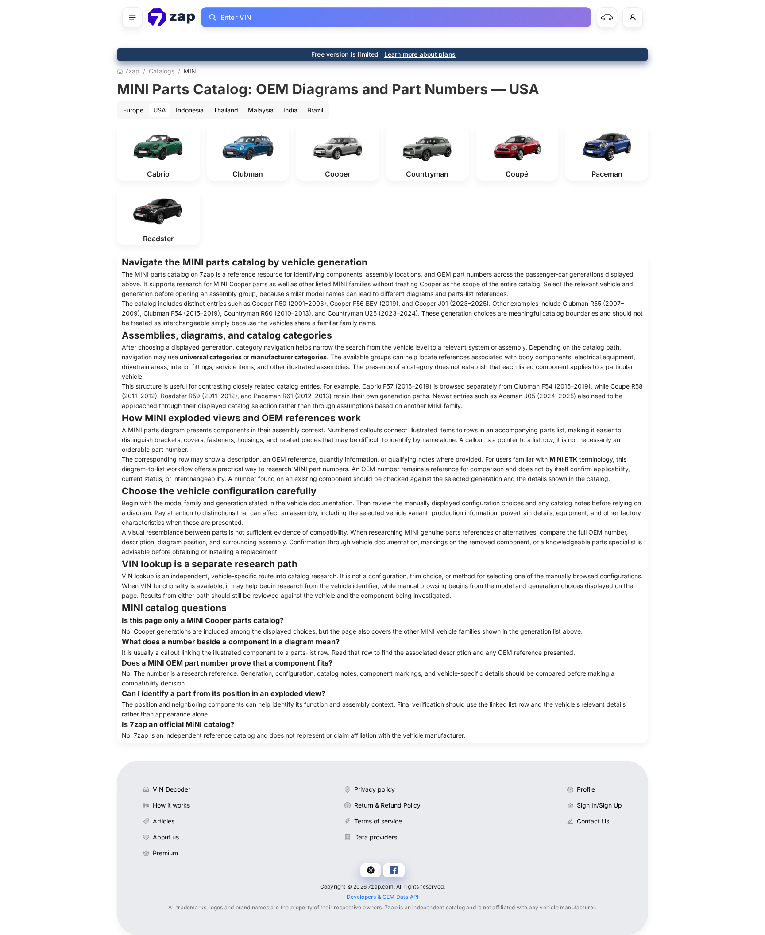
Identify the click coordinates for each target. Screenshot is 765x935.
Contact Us (593, 821)
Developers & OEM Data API (383, 896)
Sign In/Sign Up (599, 805)
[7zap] (171, 17)
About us (166, 837)
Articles (163, 821)
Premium (165, 853)
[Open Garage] (607, 17)
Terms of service (378, 821)
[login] (632, 17)
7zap (131, 71)
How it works (171, 805)
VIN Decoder (171, 789)
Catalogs (161, 71)
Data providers (375, 837)
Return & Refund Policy (387, 805)
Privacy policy (374, 789)
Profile (586, 789)
